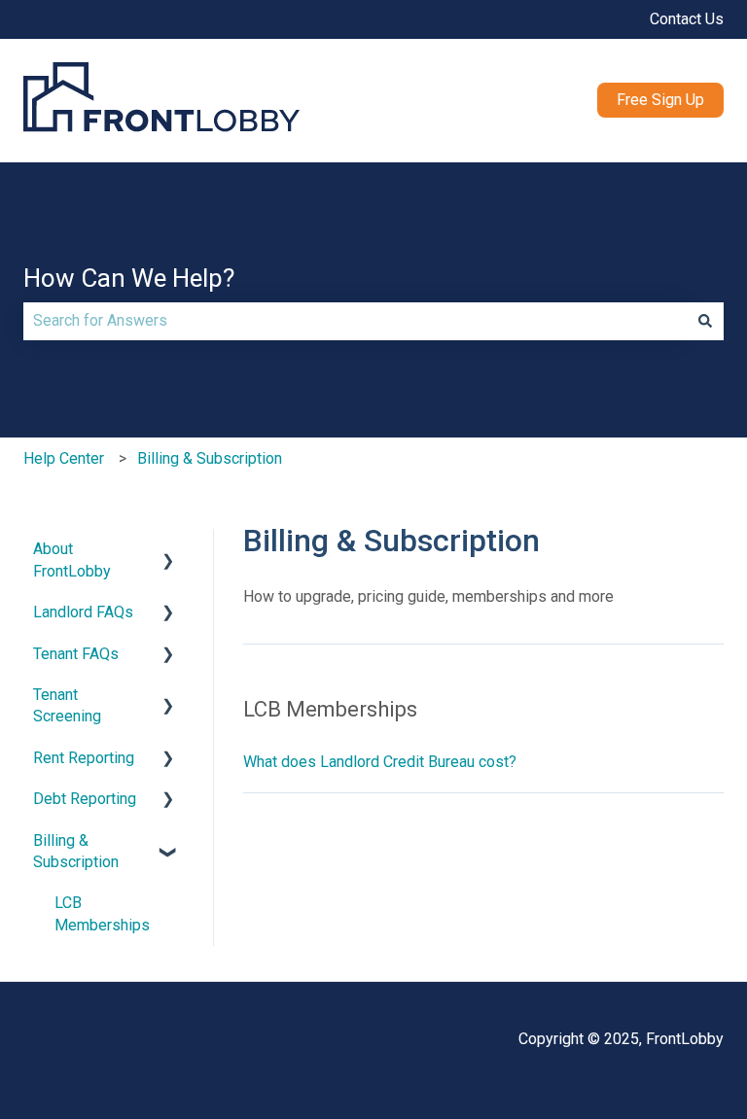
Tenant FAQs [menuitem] (76, 654)
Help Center (63, 458)
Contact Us (687, 19)
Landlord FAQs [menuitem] (83, 612)
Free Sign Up (660, 99)
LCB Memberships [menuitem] (102, 913)
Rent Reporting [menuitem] (83, 758)
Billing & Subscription (209, 458)
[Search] (705, 320)
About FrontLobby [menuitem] (72, 559)
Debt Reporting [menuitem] (84, 798)
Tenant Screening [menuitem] (67, 705)
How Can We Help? (128, 278)
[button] (168, 551)
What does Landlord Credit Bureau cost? (379, 761)
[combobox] (355, 320)
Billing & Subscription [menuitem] (76, 851)
